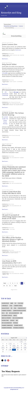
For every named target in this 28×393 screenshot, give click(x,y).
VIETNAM (15, 322)
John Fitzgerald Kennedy (14, 102)
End (15, 285)
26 (10, 349)
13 (14, 345)
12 (9, 285)
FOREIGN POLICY (22, 308)
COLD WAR (12, 229)
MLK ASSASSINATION (18, 318)
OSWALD (11, 104)
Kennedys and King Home (10, 26)
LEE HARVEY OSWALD (7, 315)
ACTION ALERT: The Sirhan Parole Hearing (13, 114)
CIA (14, 104)
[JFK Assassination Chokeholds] (5, 93)
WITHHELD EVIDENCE (18, 327)
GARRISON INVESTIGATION (19, 310)
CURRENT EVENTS (18, 305)
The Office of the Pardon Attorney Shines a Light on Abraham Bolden (12, 239)
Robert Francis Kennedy (14, 135)
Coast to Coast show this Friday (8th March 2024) (11, 192)
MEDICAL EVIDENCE (6, 318)
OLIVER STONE (5, 320)
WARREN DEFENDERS (7, 327)
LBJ (21, 313)
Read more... (5, 58)
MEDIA (15, 315)
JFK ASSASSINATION (14, 103)
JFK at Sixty (6, 145)
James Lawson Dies (9, 44)
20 (14, 347)
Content (21, 26)
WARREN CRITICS (18, 325)
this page (16, 92)
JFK (7, 313)
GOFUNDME (19, 81)
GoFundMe (5, 73)
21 (17, 347)
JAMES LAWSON (13, 55)
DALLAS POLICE (5, 308)
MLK (18, 55)
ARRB (11, 303)
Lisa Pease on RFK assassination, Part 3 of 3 (11, 262)
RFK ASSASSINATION (17, 183)
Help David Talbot (9, 64)
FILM (15, 308)
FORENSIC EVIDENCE (6, 310)
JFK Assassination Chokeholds (14, 90)
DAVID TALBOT (13, 81)
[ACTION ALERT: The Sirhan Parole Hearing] (5, 120)
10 (4, 285)
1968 (8, 274)
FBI (11, 308)
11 (7, 285)
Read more (18, 50)
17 (3, 347)
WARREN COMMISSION (7, 325)
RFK (10, 183)
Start (4, 283)
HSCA (3, 313)
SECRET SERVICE (14, 252)
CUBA (11, 305)
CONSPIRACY (5, 305)
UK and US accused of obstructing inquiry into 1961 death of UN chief (13, 217)
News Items (11, 53)
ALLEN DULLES (19, 104)
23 (25, 347)
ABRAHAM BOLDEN (14, 251)
